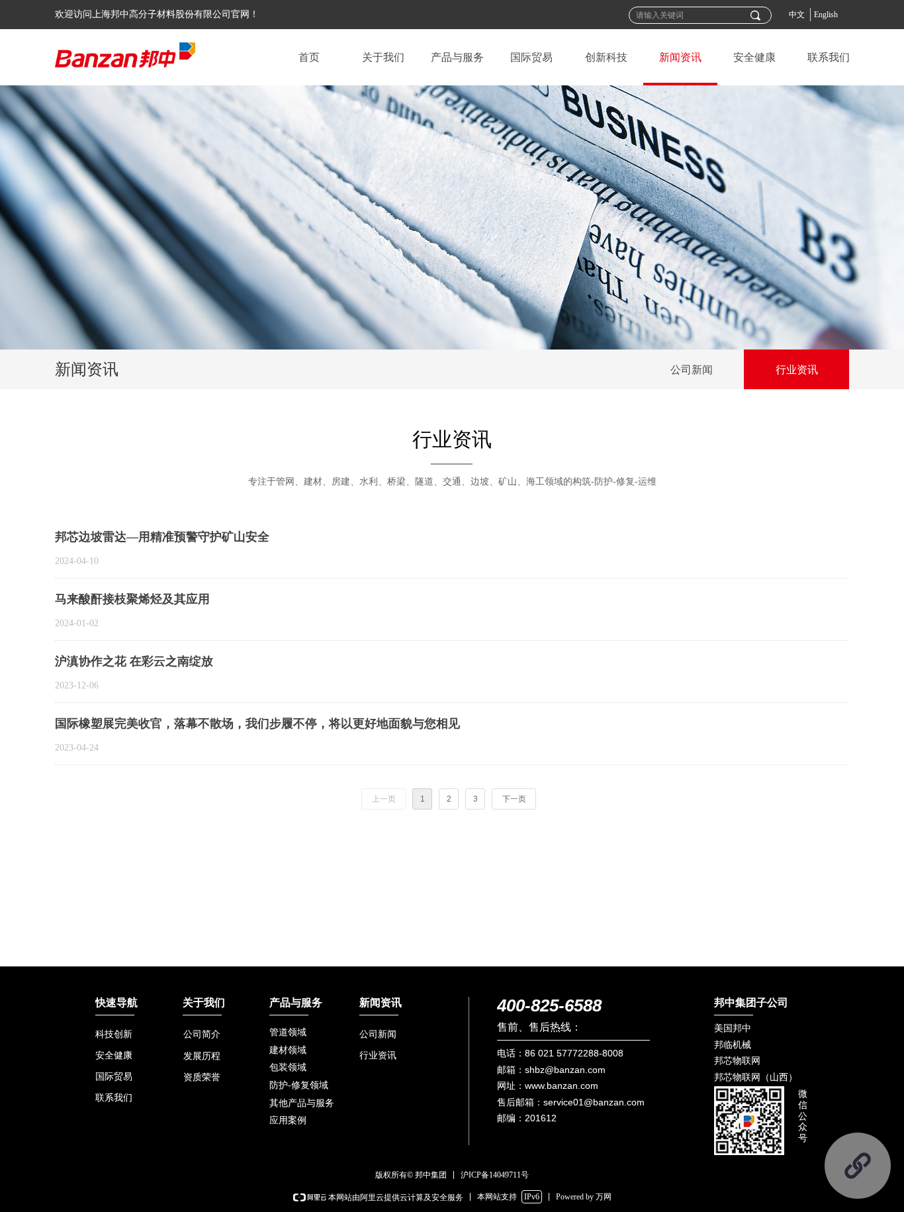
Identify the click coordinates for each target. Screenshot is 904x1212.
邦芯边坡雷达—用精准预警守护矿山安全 (162, 536)
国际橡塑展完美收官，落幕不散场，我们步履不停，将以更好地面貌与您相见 (257, 723)
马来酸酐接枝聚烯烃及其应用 (132, 599)
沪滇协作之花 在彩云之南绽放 (134, 661)
